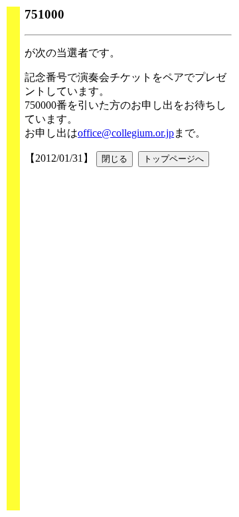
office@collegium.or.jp (126, 133)
